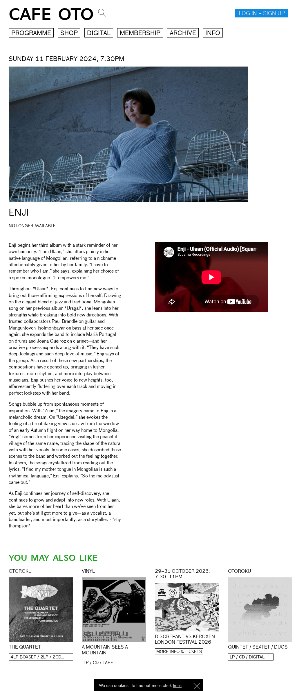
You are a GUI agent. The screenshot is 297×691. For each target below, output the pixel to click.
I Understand (196, 686)
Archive (183, 34)
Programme (31, 34)
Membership (140, 34)
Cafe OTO (51, 14)
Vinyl (88, 571)
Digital (99, 34)
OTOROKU (20, 571)
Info (212, 34)
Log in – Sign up (262, 13)
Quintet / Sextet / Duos (258, 647)
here (177, 685)
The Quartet (25, 647)
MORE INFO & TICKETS (179, 652)
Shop (69, 34)
